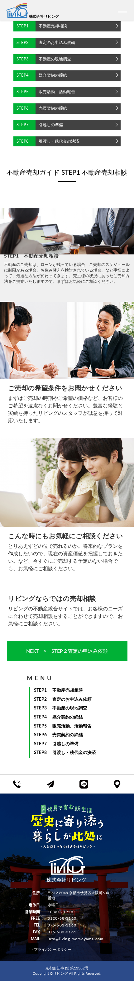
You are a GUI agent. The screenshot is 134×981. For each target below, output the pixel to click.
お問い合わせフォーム (55, 787)
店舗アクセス (122, 787)
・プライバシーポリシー (50, 949)
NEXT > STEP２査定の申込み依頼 (67, 651)
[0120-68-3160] (17, 784)
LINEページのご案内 (89, 787)
